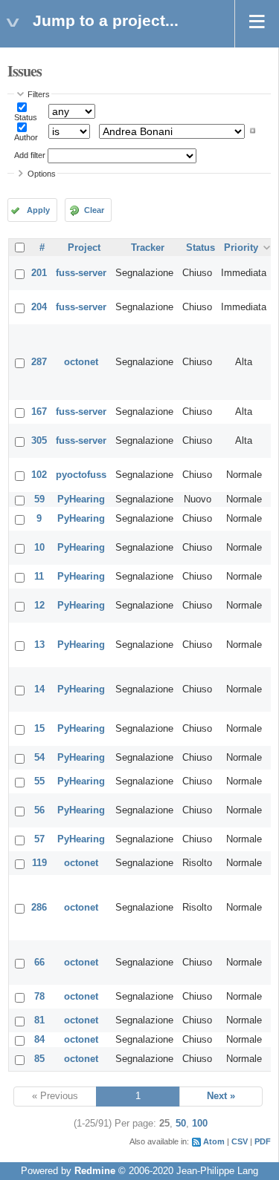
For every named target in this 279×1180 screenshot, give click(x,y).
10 (39, 548)
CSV (239, 1141)
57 (39, 839)
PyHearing (81, 499)
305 (39, 441)
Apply (38, 210)
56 (39, 810)
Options (42, 173)
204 (39, 307)
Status (25, 117)
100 (200, 1123)
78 (39, 996)
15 (39, 729)
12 (39, 605)
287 (39, 362)
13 (39, 645)
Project (84, 248)
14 (39, 689)
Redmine (94, 1171)
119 (39, 863)
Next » (221, 1096)
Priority (241, 248)
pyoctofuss (81, 475)
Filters (39, 94)
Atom (214, 1141)
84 (39, 1040)
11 (39, 576)
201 (39, 273)
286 (39, 907)
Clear (94, 210)
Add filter (29, 155)
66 (39, 962)
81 (39, 1020)
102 (39, 475)
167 (39, 412)
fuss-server (81, 273)
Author (26, 137)
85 (39, 1059)
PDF (262, 1141)
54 (39, 758)
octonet (81, 362)
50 (181, 1123)
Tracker (147, 248)
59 (39, 499)
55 (39, 781)
